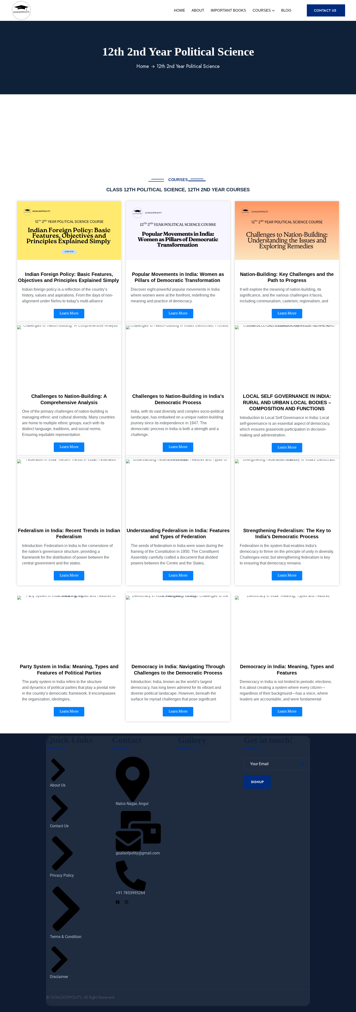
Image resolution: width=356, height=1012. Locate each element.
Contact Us (325, 10)
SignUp (257, 781)
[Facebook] (116, 902)
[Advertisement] (178, 131)
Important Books (228, 10)
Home (179, 10)
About (198, 10)
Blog (286, 10)
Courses (262, 10)
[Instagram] (124, 902)
